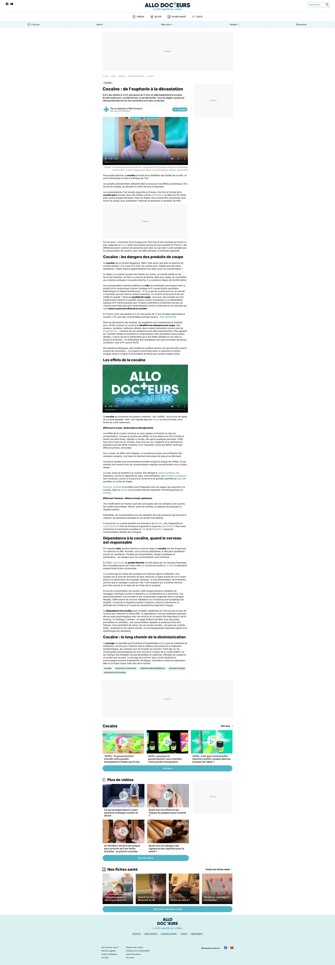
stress (124, 245)
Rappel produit (151, 934)
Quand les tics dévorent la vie (146, 898)
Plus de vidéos (120, 780)
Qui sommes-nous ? (110, 947)
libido (160, 523)
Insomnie (107, 487)
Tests (199, 16)
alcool (124, 490)
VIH (144, 529)
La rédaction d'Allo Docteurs (128, 108)
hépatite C (158, 529)
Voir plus (167, 768)
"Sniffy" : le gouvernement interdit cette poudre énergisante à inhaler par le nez (122, 758)
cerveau (107, 492)
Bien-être (166, 24)
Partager (181, 109)
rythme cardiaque (166, 473)
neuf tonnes (118, 562)
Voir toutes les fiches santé (167, 909)
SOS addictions (167, 317)
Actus (158, 16)
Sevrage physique (177, 668)
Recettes (136, 934)
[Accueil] (167, 923)
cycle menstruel (111, 526)
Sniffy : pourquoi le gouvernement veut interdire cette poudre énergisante (165, 758)
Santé (99, 24)
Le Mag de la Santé (169, 934)
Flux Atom (130, 957)
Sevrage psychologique (115, 673)
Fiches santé (178, 16)
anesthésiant (157, 195)
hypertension (110, 331)
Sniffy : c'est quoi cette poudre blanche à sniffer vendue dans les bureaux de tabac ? (211, 758)
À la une (35, 24)
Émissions (301, 24)
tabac (180, 478)
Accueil (105, 76)
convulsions (167, 526)
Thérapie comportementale (152, 668)
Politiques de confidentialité (137, 951)
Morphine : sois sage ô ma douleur (216, 898)
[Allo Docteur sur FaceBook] (7, 4)
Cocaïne (150, 76)
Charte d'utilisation (109, 954)
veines (156, 419)
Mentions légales (109, 951)
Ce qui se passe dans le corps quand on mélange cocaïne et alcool (121, 812)
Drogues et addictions (136, 76)
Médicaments (196, 934)
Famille (233, 24)
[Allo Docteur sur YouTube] (231, 948)
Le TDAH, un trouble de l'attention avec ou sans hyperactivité (118, 897)
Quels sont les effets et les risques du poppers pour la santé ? (167, 812)
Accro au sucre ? (180, 900)
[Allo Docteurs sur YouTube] (11, 4)
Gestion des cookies (134, 947)
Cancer (184, 934)
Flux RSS (105, 957)
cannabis (170, 565)
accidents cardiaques (175, 475)
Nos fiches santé (122, 869)
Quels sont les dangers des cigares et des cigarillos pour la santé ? (166, 848)
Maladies (121, 76)
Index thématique (133, 954)
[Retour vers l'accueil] (167, 6)
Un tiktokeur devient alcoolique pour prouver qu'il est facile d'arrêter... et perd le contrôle (122, 848)
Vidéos (140, 16)
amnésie (117, 487)
